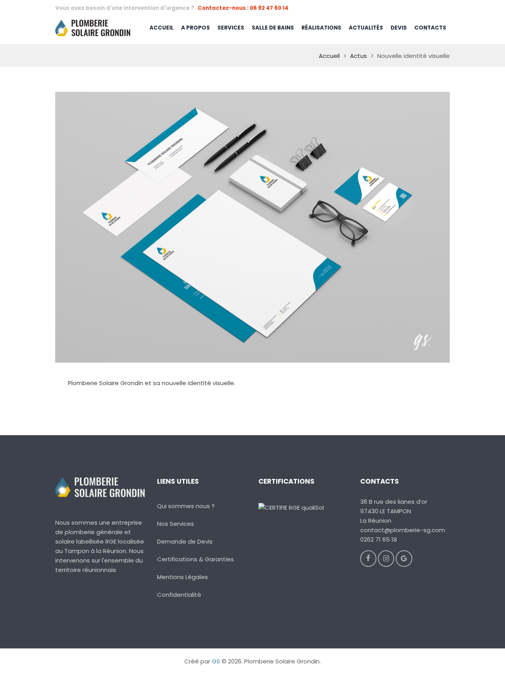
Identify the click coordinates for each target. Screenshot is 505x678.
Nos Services (175, 524)
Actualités (366, 28)
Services (230, 28)
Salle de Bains (273, 28)
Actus (358, 56)
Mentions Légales (182, 577)
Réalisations (321, 28)
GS (216, 661)
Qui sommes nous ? (186, 506)
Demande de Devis (185, 541)
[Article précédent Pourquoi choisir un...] (153, 227)
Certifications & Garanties (195, 559)
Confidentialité (179, 594)
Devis (399, 28)
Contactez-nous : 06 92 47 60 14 (243, 8)
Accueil (162, 28)
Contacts (430, 28)
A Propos (195, 28)
